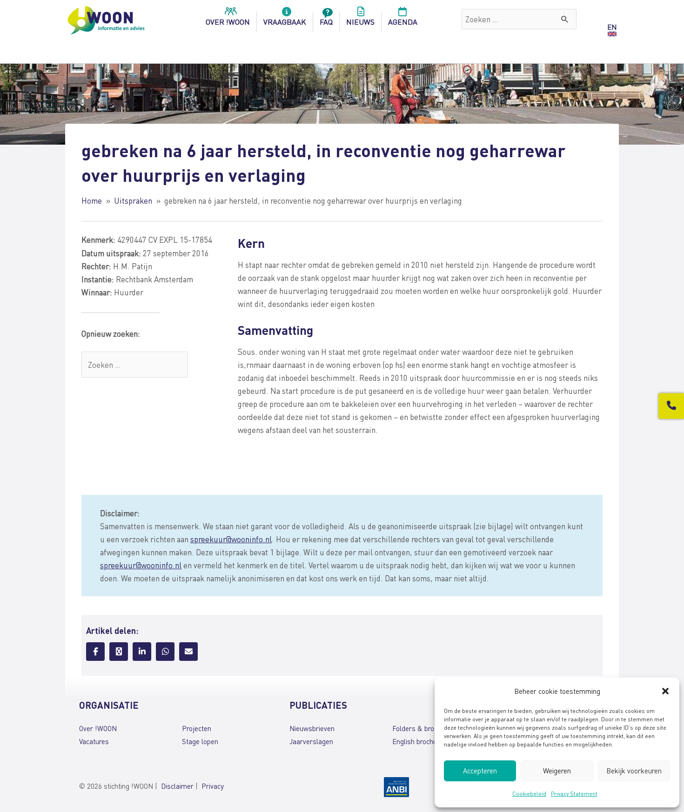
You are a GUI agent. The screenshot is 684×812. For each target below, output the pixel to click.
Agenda (402, 22)
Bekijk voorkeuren (634, 770)
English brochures (419, 741)
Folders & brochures (423, 728)
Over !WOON (98, 728)
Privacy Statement (574, 793)
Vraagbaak (284, 22)
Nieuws (360, 22)
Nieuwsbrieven (312, 728)
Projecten (196, 728)
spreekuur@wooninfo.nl (231, 539)
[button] (665, 691)
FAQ (326, 22)
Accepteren (480, 770)
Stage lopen (200, 741)
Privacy (212, 786)
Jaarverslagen (311, 741)
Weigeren (557, 770)
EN (612, 27)
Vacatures (94, 741)
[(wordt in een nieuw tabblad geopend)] (396, 786)
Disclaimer (177, 786)
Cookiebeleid (529, 793)
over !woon (228, 22)
